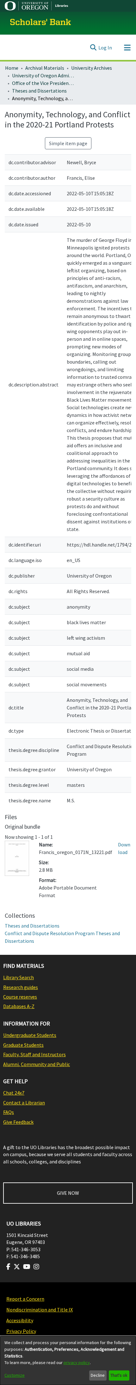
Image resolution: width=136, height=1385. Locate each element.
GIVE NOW (68, 1193)
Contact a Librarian (24, 1102)
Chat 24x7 (13, 1093)
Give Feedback (18, 1122)
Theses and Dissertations (39, 90)
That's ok (118, 1375)
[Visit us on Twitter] (17, 1266)
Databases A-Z (18, 1006)
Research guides (20, 987)
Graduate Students (23, 1045)
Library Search (18, 977)
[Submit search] (93, 47)
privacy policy (77, 1362)
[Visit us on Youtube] (26, 1266)
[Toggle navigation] (127, 47)
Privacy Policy (21, 1331)
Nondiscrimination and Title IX (39, 1309)
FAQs (8, 1112)
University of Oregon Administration (43, 75)
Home (11, 68)
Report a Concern (25, 1299)
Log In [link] (105, 47)
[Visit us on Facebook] (8, 1266)
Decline (98, 1375)
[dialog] (68, 1360)
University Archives (91, 68)
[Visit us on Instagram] (36, 1266)
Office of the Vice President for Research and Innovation (43, 83)
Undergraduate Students (29, 1035)
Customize (14, 1375)
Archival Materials (44, 68)
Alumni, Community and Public (36, 1064)
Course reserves (20, 996)
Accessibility (19, 1320)
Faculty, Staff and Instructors (34, 1054)
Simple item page (68, 143)
